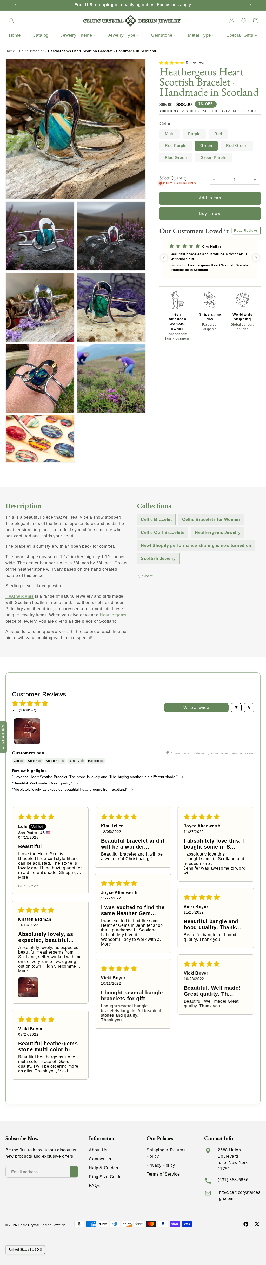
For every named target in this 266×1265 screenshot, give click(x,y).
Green (206, 146)
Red (221, 135)
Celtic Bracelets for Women (211, 519)
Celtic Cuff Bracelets (162, 532)
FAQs (94, 1185)
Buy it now (210, 213)
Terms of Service (163, 1174)
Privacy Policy (161, 1165)
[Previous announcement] (15, 5)
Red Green (239, 146)
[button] (11, 21)
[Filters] (236, 707)
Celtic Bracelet (31, 51)
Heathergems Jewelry (218, 532)
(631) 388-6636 (233, 1180)
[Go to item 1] (27, 731)
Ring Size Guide (105, 1177)
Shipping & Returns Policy (166, 1153)
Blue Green (178, 158)
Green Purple (216, 158)
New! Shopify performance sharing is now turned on (196, 545)
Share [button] (147, 576)
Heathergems (19, 596)
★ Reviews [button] (3, 737)
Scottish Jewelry (158, 558)
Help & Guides (103, 1168)
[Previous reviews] (164, 258)
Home (10, 51)
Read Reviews (246, 230)
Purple (197, 135)
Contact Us (100, 1159)
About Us (98, 1150)
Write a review (196, 707)
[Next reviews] (256, 258)
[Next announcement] (250, 5)
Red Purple (178, 146)
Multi (172, 135)
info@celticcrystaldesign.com (239, 1195)
